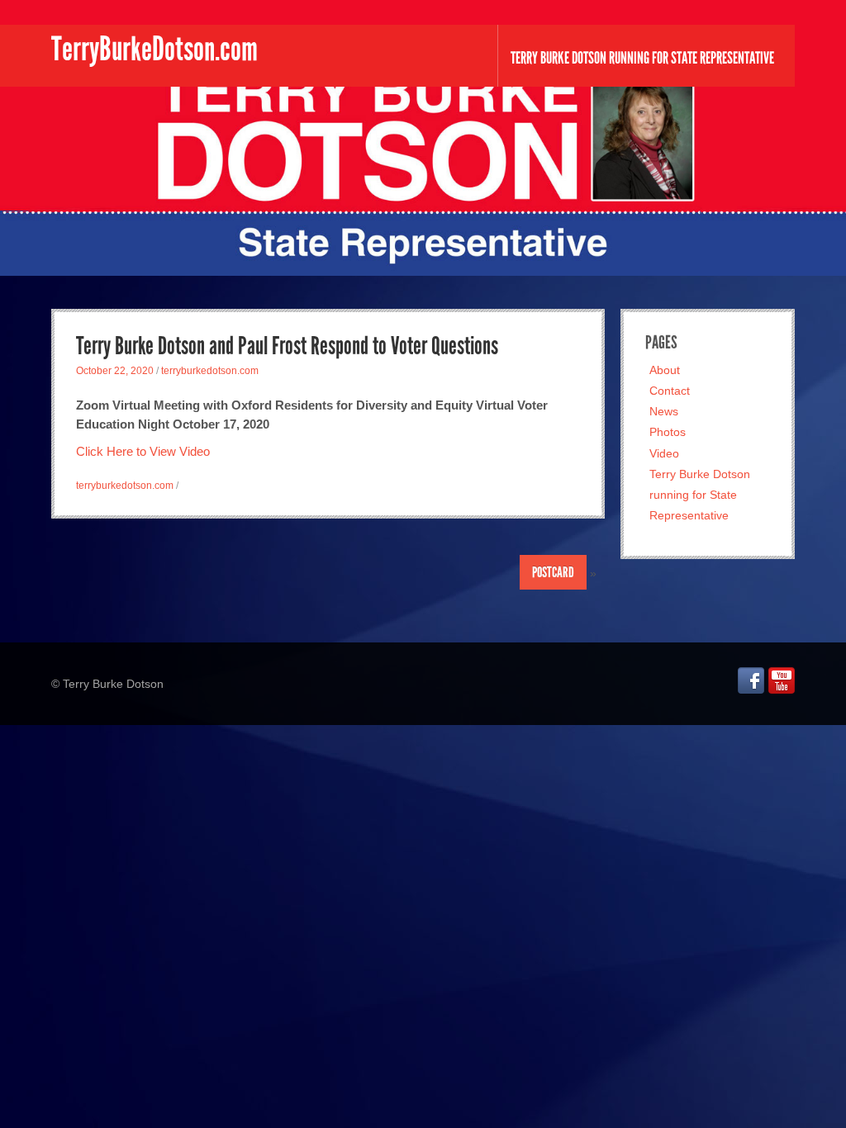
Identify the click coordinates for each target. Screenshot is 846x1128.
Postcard (553, 572)
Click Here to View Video (143, 451)
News (663, 411)
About (664, 370)
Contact (669, 390)
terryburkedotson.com (210, 371)
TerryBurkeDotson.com (154, 49)
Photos (667, 431)
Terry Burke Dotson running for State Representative (642, 58)
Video (664, 453)
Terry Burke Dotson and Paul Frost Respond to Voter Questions (287, 346)
